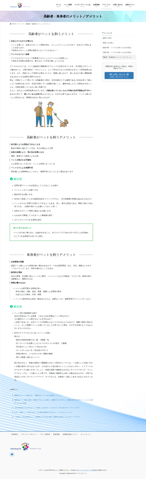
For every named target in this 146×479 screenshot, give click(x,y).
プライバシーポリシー (29, 434)
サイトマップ (85, 434)
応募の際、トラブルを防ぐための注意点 (117, 52)
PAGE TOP (140, 463)
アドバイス (107, 33)
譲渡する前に (107, 38)
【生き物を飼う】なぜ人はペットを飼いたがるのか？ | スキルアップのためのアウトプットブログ (46, 408)
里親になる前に (108, 43)
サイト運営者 (45, 434)
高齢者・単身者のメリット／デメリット (117, 57)
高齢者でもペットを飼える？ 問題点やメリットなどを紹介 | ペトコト (37, 395)
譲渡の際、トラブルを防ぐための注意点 (117, 47)
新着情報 (56, 434)
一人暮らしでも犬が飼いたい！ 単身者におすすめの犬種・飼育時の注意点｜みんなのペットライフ (47, 417)
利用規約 (14, 434)
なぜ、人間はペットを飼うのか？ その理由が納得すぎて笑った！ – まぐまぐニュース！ (43, 412)
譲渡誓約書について (70, 434)
